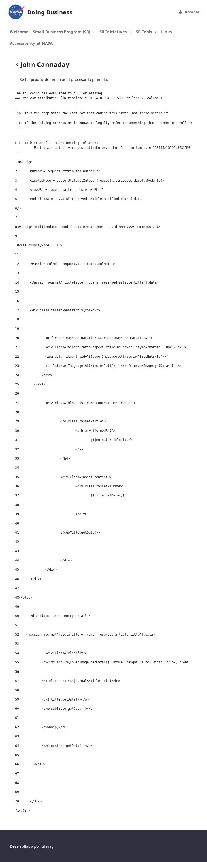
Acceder (192, 12)
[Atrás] (17, 65)
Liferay (47, 846)
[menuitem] (19, 31)
